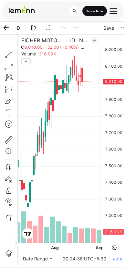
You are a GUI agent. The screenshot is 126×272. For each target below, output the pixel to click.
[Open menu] (113, 11)
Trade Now (94, 11)
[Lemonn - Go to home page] (22, 9)
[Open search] (74, 11)
